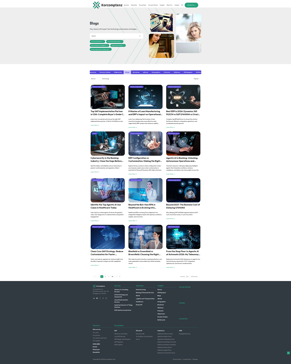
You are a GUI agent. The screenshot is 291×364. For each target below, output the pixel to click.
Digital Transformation (117, 45)
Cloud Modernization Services (121, 301)
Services (126, 5)
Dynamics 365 (140, 334)
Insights (162, 5)
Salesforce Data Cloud (164, 347)
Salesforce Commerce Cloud (166, 353)
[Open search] (182, 5)
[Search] (139, 36)
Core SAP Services (119, 336)
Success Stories (153, 5)
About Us (169, 5)
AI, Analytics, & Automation (144, 336)
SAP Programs (118, 342)
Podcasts (160, 311)
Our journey (96, 335)
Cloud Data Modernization (113, 41)
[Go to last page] (119, 276)
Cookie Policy (187, 359)
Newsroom (96, 349)
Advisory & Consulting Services (121, 291)
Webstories (161, 314)
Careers (176, 5)
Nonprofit (139, 305)
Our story (96, 332)
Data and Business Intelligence (98, 45)
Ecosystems (142, 5)
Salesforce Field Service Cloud (166, 342)
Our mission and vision (100, 338)
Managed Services (184, 334)
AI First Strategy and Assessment (121, 296)
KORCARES (96, 344)
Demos (159, 289)
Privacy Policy (177, 359)
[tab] (91, 72)
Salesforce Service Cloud (165, 334)
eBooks (159, 299)
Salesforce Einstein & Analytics (166, 345)
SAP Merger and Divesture (122, 339)
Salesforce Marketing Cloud (166, 339)
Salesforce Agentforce (164, 350)
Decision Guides (162, 317)
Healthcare (139, 302)
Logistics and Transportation (145, 299)
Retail (138, 295)
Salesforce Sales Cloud (164, 336)
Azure (138, 339)
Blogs (159, 295)
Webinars (160, 308)
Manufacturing (141, 289)
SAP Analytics (118, 345)
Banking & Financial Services (145, 292)
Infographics (161, 302)
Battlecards (161, 320)
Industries (134, 5)
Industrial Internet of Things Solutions (123, 306)
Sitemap (195, 359)
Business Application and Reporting (100, 49)
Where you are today (120, 334)
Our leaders (96, 341)
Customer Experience (96, 41)
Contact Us (190, 5)
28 (112, 276)
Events (95, 347)
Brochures (160, 305)
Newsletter (96, 352)
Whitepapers (161, 292)
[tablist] (145, 72)
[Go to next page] (116, 276)
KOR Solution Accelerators (122, 310)
